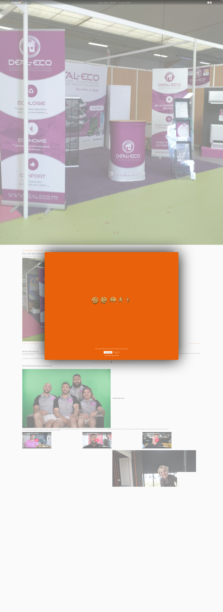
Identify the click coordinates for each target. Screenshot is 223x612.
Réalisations (121, 2)
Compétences (113, 2)
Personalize (116, 352)
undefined (175, 250)
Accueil (100, 2)
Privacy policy (111, 355)
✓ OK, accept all (108, 352)
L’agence (105, 2)
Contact (128, 2)
